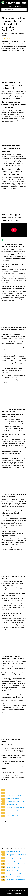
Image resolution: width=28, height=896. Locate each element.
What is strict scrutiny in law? (13, 851)
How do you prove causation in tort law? (15, 807)
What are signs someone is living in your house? (15, 880)
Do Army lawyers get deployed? (13, 861)
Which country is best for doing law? (14, 858)
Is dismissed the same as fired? (13, 795)
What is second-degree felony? (13, 793)
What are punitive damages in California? (16, 810)
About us (9, 893)
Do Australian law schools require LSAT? (15, 801)
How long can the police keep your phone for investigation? (16, 874)
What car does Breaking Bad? (13, 867)
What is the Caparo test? (12, 813)
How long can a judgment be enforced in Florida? (15, 864)
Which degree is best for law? (13, 798)
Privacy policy (17, 893)
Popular (10, 6)
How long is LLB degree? (12, 815)
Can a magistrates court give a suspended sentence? (16, 855)
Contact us (18, 6)
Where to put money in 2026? (13, 876)
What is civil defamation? (12, 804)
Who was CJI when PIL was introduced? (15, 790)
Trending (3, 6)
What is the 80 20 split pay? (12, 870)
